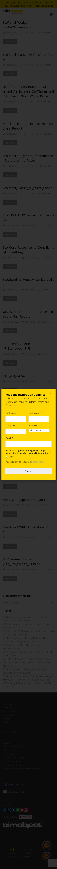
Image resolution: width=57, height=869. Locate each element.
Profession (35, 425)
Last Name (35, 413)
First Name (12, 413)
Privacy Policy (37, 461)
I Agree (11, 456)
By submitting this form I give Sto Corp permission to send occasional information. (28, 452)
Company (11, 425)
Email (9, 438)
